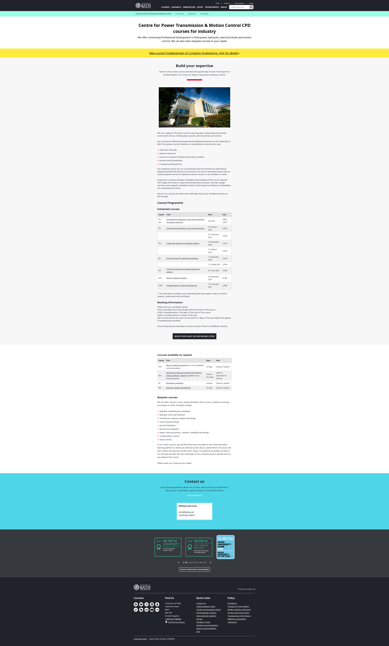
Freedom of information (238, 606)
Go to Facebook (136, 604)
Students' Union (203, 622)
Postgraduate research (206, 613)
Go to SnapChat (157, 604)
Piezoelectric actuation (174, 383)
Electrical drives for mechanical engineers (182, 258)
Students (227, 3)
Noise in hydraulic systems (176, 278)
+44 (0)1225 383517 (187, 515)
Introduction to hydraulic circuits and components (185, 228)
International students (206, 616)
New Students (239, 3)
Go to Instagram (146, 604)
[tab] (183, 562)
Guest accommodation (206, 628)
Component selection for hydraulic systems (182, 243)
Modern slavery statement (239, 609)
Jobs (198, 631)
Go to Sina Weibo (146, 610)
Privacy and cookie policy (238, 613)
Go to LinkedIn (152, 604)
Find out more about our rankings (194, 569)
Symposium (192, 14)
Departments (212, 7)
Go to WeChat (141, 610)
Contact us (201, 603)
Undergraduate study (205, 606)
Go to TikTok (136, 610)
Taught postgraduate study (208, 609)
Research (176, 7)
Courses (165, 7)
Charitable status (140, 639)
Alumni (251, 3)
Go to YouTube (152, 610)
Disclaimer (232, 603)
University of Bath (144, 5)
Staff (217, 3)
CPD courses (179, 14)
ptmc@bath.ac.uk (186, 512)
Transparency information (239, 616)
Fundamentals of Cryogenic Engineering (181, 285)
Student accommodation (207, 625)
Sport (200, 7)
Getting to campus (176, 622)
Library (199, 619)
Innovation (189, 7)
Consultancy (204, 14)
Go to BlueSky (141, 604)
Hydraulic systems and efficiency (178, 388)
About (224, 7)
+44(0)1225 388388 (173, 619)
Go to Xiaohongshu (157, 610)
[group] (167, 547)
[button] (178, 562)
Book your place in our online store (194, 336)
